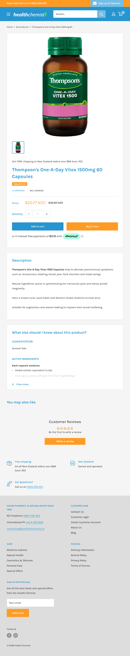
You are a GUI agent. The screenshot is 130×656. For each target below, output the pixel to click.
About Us (76, 527)
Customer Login (80, 517)
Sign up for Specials (109, 3)
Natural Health (15, 555)
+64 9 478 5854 (34, 522)
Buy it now (92, 226)
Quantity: (17, 213)
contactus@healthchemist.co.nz (26, 528)
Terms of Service (80, 565)
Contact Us (77, 511)
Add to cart (37, 226)
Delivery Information (82, 549)
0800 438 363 (32, 515)
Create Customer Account (86, 522)
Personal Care (14, 565)
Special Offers (15, 570)
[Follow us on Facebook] (9, 635)
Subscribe (18, 612)
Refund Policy (78, 555)
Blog (73, 532)
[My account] (113, 14)
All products (22, 27)
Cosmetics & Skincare (20, 560)
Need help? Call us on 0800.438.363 (27, 3)
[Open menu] (8, 14)
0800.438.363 (35, 486)
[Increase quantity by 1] (46, 213)
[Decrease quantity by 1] (28, 213)
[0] (120, 14)
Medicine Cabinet (17, 549)
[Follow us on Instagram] (15, 635)
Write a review (65, 441)
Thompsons (18, 190)
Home (10, 27)
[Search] (101, 14)
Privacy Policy (78, 560)
